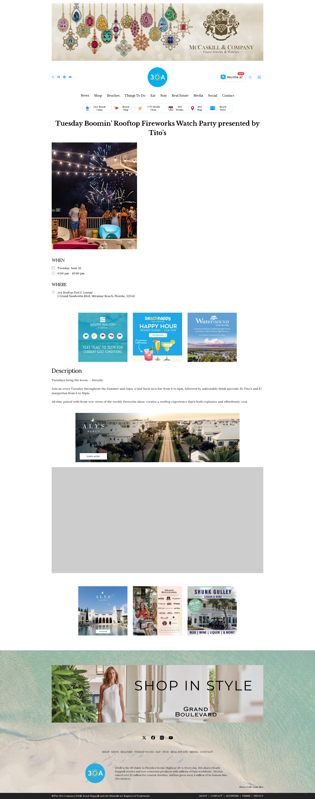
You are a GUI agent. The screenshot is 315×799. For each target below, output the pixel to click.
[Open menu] (259, 77)
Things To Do (135, 95)
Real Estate (180, 95)
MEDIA (193, 751)
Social (212, 95)
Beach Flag (125, 108)
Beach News (223, 108)
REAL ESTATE (179, 751)
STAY (165, 751)
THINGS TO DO (144, 751)
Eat (152, 95)
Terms (246, 796)
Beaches (113, 95)
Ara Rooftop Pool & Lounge (75, 292)
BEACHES (127, 751)
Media (198, 95)
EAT (158, 751)
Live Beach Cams (99, 108)
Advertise (232, 796)
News (85, 95)
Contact (228, 95)
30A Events (179, 108)
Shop (98, 95)
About (203, 796)
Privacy (258, 796)
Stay (163, 95)
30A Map (199, 108)
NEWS (115, 751)
